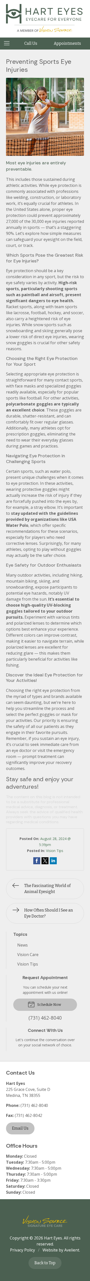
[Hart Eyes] (45, 18)
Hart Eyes (53, 1238)
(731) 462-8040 (34, 1105)
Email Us (20, 1128)
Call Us (30, 43)
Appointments (67, 43)
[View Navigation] (8, 44)
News (22, 945)
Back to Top (45, 1262)
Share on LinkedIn (53, 860)
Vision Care (27, 954)
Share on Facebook (36, 860)
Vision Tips (54, 850)
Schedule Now (48, 1005)
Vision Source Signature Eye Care (45, 1221)
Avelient (71, 1250)
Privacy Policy (22, 1250)
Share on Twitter (45, 860)
